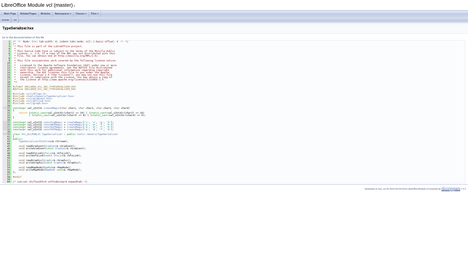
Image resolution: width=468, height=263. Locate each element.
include (5, 20)
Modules (45, 13)
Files (94, 13)
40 (6, 134)
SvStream (46, 141)
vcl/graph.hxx (36, 103)
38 (6, 129)
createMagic (52, 108)
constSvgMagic (53, 122)
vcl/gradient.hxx (39, 98)
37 (6, 127)
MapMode (49, 167)
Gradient (51, 146)
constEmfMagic (53, 127)
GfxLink (49, 153)
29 (6, 108)
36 (6, 124)
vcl (15, 20)
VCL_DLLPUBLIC (31, 134)
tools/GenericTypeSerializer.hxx (50, 96)
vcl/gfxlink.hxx (38, 101)
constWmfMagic (53, 124)
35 (6, 122)
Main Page (10, 13)
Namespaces (62, 13)
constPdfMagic (53, 129)
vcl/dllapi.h (36, 93)
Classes (80, 13)
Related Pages (28, 13)
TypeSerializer (52, 134)
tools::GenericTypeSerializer (97, 134)
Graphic (49, 160)
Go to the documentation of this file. (23, 37)
